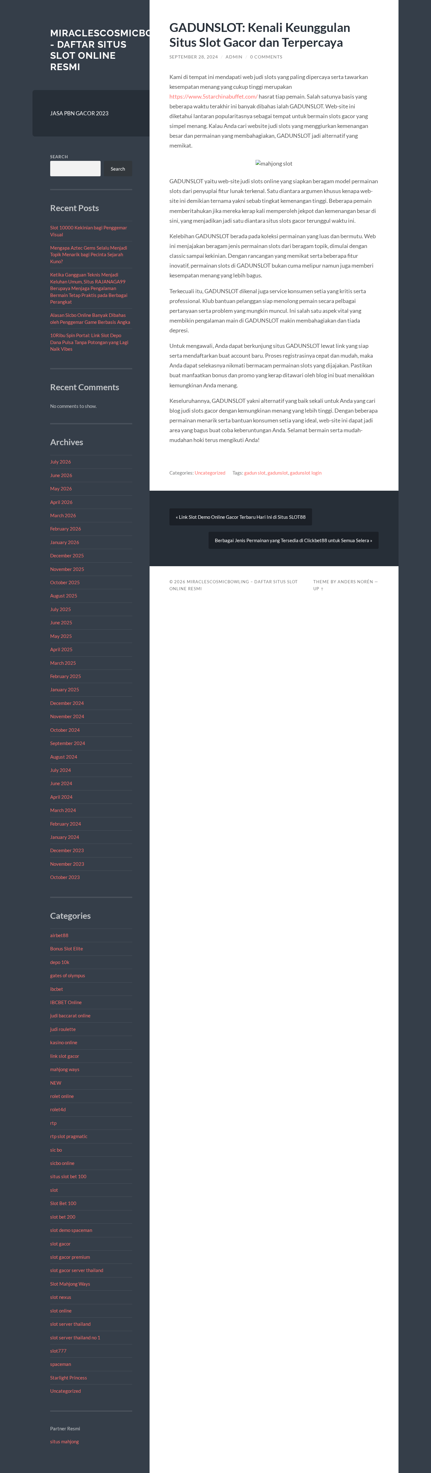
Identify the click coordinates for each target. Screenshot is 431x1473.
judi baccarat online (70, 1015)
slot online (61, 1310)
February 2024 (65, 824)
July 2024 (60, 770)
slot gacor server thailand (76, 1270)
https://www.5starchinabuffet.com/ (213, 96)
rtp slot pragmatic (68, 1136)
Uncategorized (65, 1391)
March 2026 (63, 515)
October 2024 (65, 730)
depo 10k (59, 962)
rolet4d (58, 1109)
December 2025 (67, 555)
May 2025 (61, 636)
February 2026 (65, 528)
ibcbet (56, 989)
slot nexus (60, 1297)
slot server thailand (70, 1324)
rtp (53, 1123)
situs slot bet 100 (68, 1176)
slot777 (58, 1351)
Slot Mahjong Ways (70, 1284)
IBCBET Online (66, 1002)
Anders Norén (355, 581)
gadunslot (278, 473)
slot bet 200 (62, 1217)
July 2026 (60, 461)
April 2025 (61, 649)
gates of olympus (67, 975)
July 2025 (60, 609)
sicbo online (62, 1163)
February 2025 (65, 676)
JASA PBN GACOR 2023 (79, 113)
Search (59, 156)
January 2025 (64, 689)
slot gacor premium (70, 1257)
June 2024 (61, 783)
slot (54, 1190)
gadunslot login (306, 473)
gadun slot (255, 473)
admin (234, 56)
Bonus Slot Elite (66, 948)
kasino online (63, 1042)
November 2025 (67, 569)
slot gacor (60, 1243)
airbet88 (59, 935)
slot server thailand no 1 (75, 1337)
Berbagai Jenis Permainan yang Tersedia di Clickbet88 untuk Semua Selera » (293, 540)
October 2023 (65, 877)
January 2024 (64, 837)
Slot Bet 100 (63, 1203)
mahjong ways (65, 1069)
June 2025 (61, 622)
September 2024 (67, 743)
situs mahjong (64, 1441)
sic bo (56, 1150)
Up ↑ (318, 588)
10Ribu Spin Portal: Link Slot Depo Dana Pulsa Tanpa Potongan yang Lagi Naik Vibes (89, 342)
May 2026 (61, 488)
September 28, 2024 (193, 56)
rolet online (62, 1096)
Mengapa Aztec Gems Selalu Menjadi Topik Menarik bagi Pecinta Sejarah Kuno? (88, 254)
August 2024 (63, 757)
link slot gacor (64, 1056)
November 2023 (67, 864)
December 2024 (67, 703)
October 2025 (65, 582)
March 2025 (63, 663)
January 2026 (64, 542)
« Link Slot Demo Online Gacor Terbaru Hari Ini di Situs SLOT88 (241, 517)
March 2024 (63, 810)
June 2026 (61, 475)
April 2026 (61, 502)
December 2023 (67, 850)
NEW (55, 1083)
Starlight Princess (68, 1377)
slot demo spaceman (71, 1230)
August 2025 (63, 595)
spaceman (60, 1364)
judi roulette (63, 1029)
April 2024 (61, 797)
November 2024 (67, 716)
